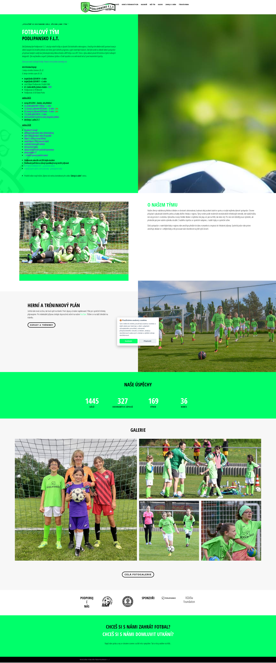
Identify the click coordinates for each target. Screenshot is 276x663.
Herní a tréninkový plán (130, 4)
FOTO (49, 87)
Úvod (107, 4)
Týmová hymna (184, 4)
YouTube (83, 314)
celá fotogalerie (138, 574)
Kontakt (108, 10)
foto (57, 108)
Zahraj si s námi (170, 4)
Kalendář (144, 4)
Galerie (160, 4)
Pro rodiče (115, 4)
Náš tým (152, 4)
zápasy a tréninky (41, 325)
